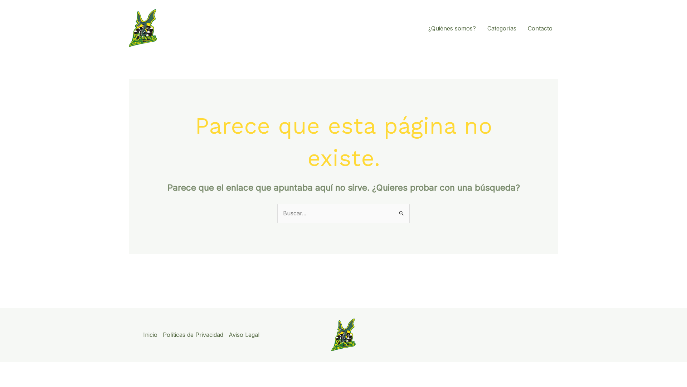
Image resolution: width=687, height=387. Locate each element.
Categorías (501, 28)
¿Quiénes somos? (452, 28)
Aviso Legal (244, 334)
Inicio (150, 334)
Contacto (540, 28)
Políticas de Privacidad (193, 334)
